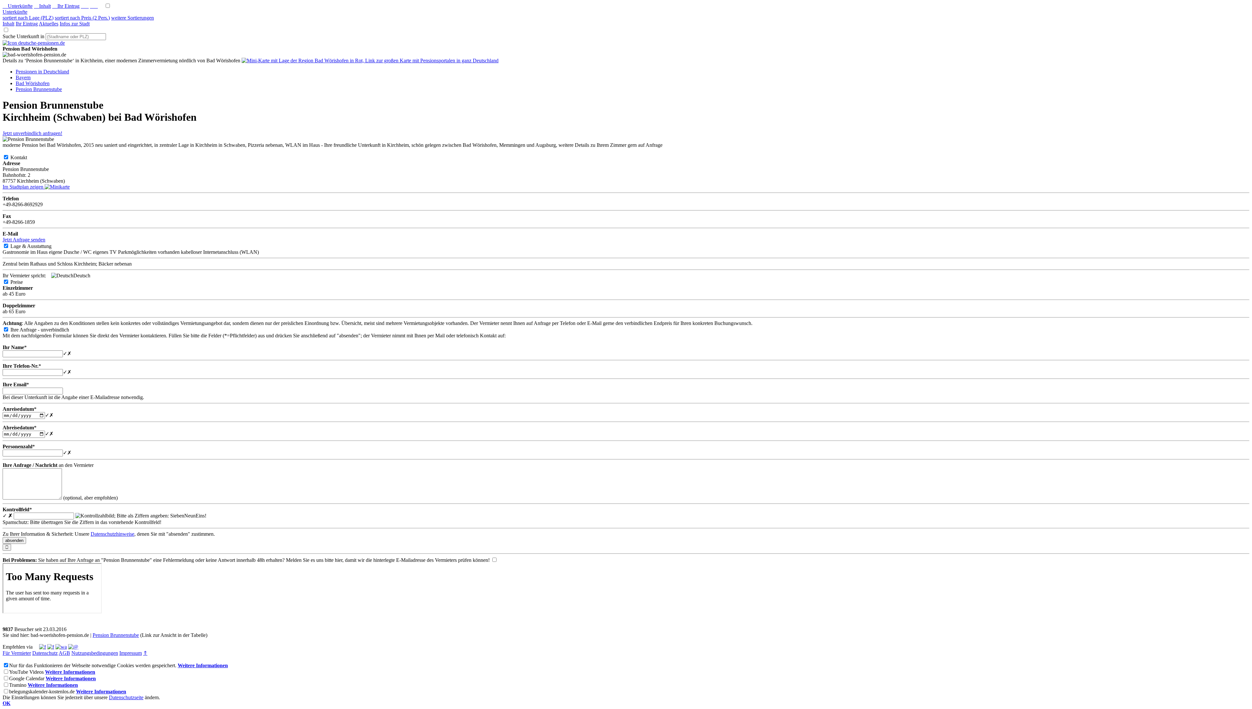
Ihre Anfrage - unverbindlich (45, 329)
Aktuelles (48, 23)
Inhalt (42, 6)
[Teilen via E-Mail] (73, 647)
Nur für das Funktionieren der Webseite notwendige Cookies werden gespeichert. (92, 665)
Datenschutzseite (126, 697)
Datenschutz (45, 653)
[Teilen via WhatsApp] (61, 647)
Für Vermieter (17, 653)
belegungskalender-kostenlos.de (42, 691)
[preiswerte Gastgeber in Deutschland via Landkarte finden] (370, 60)
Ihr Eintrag (66, 6)
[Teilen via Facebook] (42, 647)
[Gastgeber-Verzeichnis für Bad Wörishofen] (34, 43)
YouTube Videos (26, 672)
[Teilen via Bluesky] (50, 647)
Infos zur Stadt (75, 23)
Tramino (17, 685)
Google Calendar (26, 678)
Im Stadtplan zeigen (24, 187)
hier (338, 560)
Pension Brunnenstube (116, 635)
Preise (21, 282)
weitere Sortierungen (132, 18)
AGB (64, 653)
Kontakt (23, 157)
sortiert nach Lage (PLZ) (28, 18)
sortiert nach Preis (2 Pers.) (82, 18)
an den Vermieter (48, 465)
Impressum (130, 653)
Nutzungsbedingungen (94, 653)
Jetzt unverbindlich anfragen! (32, 133)
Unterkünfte (18, 6)
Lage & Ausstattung (36, 246)
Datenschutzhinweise (112, 534)
